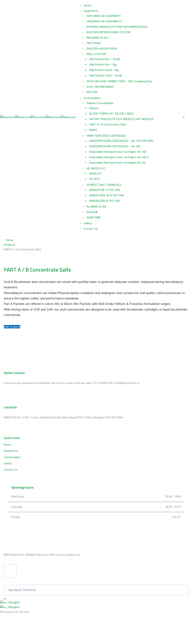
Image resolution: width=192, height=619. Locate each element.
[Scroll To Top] (10, 571)
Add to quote (12, 326)
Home (9, 240)
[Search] (5, 598)
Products (9, 244)
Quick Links (12, 437)
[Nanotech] (7, 117)
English (15, 602)
